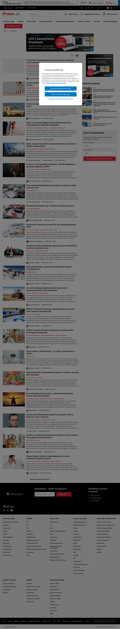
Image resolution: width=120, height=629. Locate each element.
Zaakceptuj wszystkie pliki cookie (60, 88)
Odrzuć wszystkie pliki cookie (61, 94)
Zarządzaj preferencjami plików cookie (61, 99)
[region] (60, 84)
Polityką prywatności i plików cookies (56, 83)
